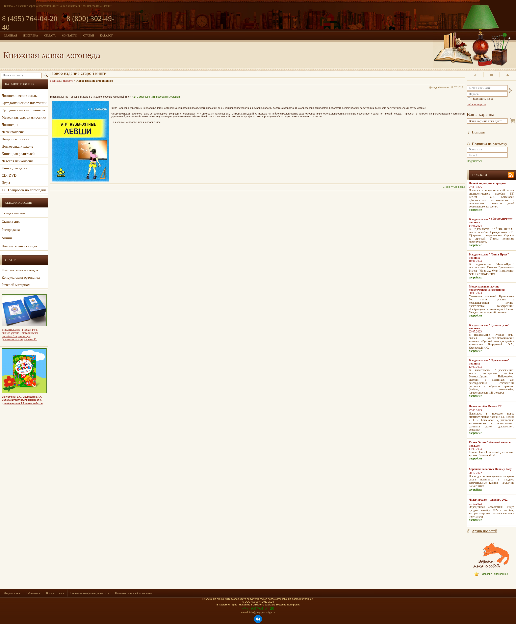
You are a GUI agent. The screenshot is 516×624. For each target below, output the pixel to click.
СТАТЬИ (88, 35)
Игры (6, 183)
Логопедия (10, 125)
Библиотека (33, 593)
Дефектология (13, 132)
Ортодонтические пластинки (24, 103)
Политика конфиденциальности (89, 593)
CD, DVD (9, 175)
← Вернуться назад (453, 186)
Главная (55, 80)
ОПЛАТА (50, 35)
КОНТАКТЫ (69, 35)
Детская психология (17, 161)
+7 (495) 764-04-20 (258, 608)
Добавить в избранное (495, 574)
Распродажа (11, 230)
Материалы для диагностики (24, 117)
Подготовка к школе (17, 146)
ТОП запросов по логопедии (24, 190)
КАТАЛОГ (106, 35)
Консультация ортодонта (21, 277)
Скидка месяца (13, 213)
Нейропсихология (15, 139)
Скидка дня (11, 221)
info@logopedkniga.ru (262, 612)
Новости (68, 80)
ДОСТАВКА (30, 35)
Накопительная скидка (19, 246)
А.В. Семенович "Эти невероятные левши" (156, 96)
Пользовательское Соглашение (133, 593)
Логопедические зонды (19, 96)
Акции (7, 238)
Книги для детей (14, 168)
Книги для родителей (18, 154)
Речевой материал (16, 285)
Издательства (12, 593)
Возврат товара (55, 593)
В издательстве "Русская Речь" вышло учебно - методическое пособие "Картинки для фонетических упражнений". (20, 334)
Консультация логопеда (20, 270)
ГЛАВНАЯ (10, 35)
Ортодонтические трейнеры (23, 110)
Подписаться (474, 161)
